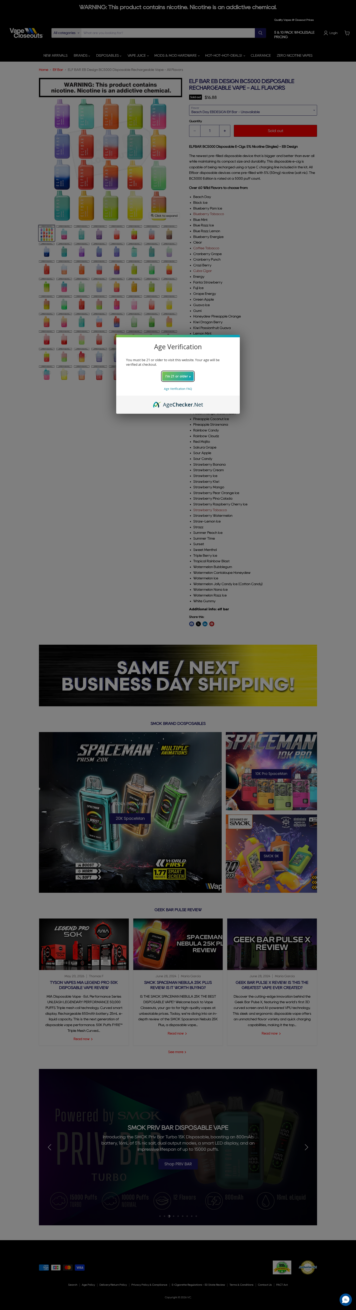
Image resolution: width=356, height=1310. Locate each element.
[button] (346, 1300)
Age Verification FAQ (178, 389)
